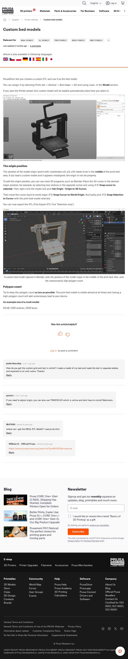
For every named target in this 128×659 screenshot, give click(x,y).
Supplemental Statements (64, 635)
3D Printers (10, 565)
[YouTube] (121, 628)
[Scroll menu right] (124, 11)
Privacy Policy (74, 541)
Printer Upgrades (28, 565)
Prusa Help (60, 584)
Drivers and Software (86, 597)
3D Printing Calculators (60, 593)
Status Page (70, 630)
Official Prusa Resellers (112, 593)
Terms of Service (91, 541)
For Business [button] (88, 10)
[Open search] (84, 3)
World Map (35, 584)
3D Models (10, 584)
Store (7, 588)
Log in (53, 350)
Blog (107, 588)
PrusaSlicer (86, 584)
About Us (110, 584)
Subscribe (78, 531)
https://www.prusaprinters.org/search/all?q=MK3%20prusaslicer (40, 448)
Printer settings (31, 19)
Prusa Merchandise (82, 565)
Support (15, 19)
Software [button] (104, 10)
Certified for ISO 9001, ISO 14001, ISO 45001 (114, 606)
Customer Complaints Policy (46, 630)
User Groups (36, 591)
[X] (115, 628)
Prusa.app (85, 588)
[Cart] (123, 3)
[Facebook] (103, 628)
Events (33, 595)
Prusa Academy (63, 588)
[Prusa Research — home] (8, 11)
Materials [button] (45, 10)
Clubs (7, 591)
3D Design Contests (9, 597)
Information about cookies (16, 630)
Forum (32, 588)
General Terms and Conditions (18, 622)
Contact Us (111, 598)
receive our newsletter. (99, 525)
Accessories (61, 565)
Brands (8, 602)
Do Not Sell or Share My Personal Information (26, 635)
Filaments (46, 565)
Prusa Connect (88, 591)
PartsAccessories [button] (65, 10)
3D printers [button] (27, 10)
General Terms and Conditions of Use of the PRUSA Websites (34, 626)
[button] (5, 59)
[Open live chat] (120, 651)
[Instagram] (109, 628)
